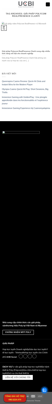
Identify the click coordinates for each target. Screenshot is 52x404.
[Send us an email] (25, 356)
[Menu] (3, 4)
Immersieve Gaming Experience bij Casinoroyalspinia (26, 108)
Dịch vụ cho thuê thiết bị (18, 373)
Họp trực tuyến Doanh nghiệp (16, 349)
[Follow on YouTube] (34, 356)
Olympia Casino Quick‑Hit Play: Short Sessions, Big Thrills (25, 90)
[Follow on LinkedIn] (30, 356)
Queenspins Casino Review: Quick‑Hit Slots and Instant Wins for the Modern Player (23, 83)
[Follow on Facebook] (21, 356)
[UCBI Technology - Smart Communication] (26, 4)
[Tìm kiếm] (48, 4)
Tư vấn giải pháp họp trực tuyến (26, 367)
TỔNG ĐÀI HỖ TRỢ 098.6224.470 (15, 398)
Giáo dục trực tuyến (38, 349)
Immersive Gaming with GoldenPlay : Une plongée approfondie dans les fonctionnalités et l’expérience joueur (25, 100)
